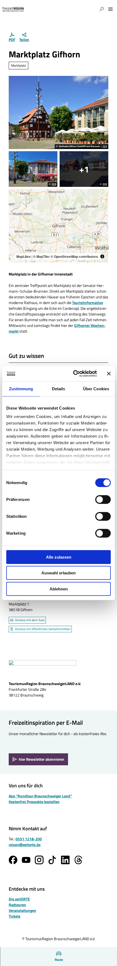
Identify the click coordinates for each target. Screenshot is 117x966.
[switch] (103, 499)
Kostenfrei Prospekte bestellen (34, 801)
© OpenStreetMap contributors (74, 256)
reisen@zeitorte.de (25, 844)
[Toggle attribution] (102, 256)
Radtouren (17, 905)
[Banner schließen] (109, 374)
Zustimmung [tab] (21, 388)
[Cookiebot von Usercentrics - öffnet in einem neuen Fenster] (73, 373)
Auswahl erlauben (58, 573)
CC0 (105, 146)
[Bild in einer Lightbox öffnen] (42, 668)
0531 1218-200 (29, 839)
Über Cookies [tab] (96, 388)
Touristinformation (87, 302)
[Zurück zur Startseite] (13, 9)
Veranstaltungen (22, 910)
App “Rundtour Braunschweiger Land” (40, 796)
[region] (58, 225)
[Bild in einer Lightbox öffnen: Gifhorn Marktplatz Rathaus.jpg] (33, 169)
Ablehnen (59, 588)
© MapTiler (41, 256)
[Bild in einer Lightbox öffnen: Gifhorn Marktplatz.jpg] (84, 169)
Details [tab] (58, 388)
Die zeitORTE (19, 899)
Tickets (14, 916)
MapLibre (23, 256)
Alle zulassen (58, 557)
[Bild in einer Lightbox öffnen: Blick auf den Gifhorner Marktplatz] (58, 112)
